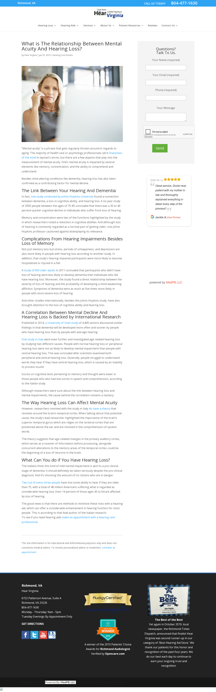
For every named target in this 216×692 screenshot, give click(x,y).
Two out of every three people (41, 482)
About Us (105, 25)
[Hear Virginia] (108, 18)
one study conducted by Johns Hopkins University (61, 196)
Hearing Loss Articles (63, 55)
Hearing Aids (68, 25)
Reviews (152, 25)
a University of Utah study (61, 323)
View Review (173, 217)
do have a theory (99, 408)
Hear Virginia (30, 55)
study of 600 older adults (39, 270)
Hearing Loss (45, 25)
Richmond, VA (26, 3)
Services (88, 25)
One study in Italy (33, 339)
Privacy (26, 682)
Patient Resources (129, 25)
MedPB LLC (174, 282)
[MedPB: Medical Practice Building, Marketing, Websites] (60, 682)
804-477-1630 (184, 3)
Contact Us (168, 25)
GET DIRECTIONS (33, 624)
